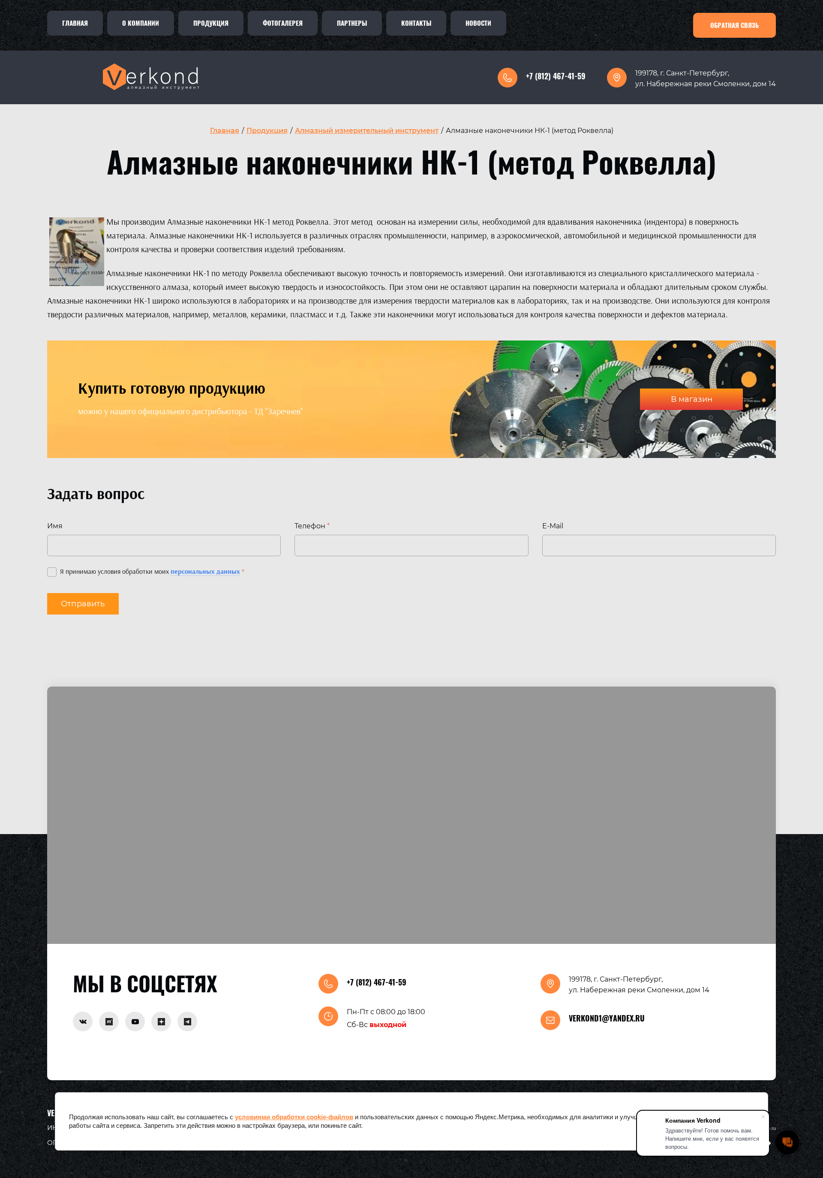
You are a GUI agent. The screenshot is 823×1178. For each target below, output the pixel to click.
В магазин (691, 399)
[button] (734, 25)
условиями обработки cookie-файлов (294, 1117)
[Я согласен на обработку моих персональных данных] (52, 572)
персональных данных (205, 571)
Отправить (83, 604)
